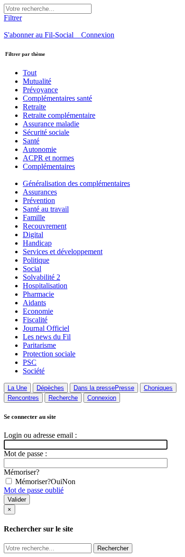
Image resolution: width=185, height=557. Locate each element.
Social (32, 269)
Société (34, 371)
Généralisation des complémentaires (76, 183)
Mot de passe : (25, 454)
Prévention (39, 200)
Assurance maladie (51, 124)
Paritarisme (39, 345)
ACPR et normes (48, 158)
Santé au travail (46, 209)
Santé (31, 141)
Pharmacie (38, 294)
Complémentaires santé (57, 98)
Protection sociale (49, 354)
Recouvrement (44, 226)
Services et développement (62, 252)
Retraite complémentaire (59, 115)
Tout (30, 73)
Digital (33, 234)
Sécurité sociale (46, 132)
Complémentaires (49, 166)
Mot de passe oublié (34, 490)
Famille (34, 217)
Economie (38, 311)
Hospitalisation (45, 286)
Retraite (34, 107)
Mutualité (37, 81)
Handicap (37, 243)
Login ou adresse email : (40, 435)
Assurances (40, 192)
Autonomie (39, 149)
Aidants (34, 303)
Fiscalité (35, 320)
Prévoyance (40, 90)
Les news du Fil (47, 337)
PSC (30, 362)
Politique (36, 260)
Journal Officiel (46, 328)
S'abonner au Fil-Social (42, 35)
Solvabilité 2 (41, 277)
